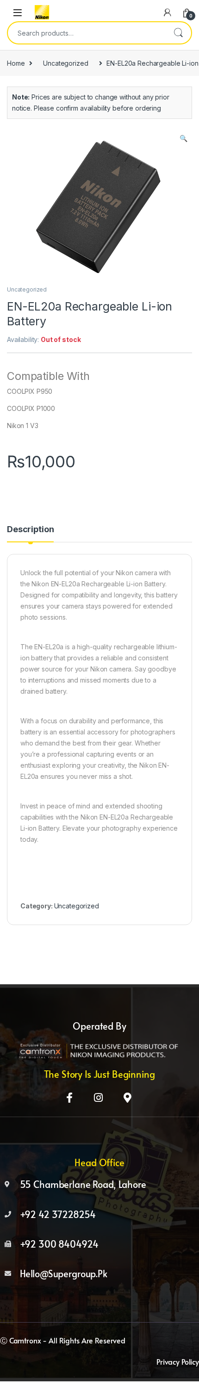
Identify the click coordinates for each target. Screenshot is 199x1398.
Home (16, 63)
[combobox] (86, 32)
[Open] (17, 12)
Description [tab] (30, 529)
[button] (183, 138)
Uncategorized (65, 63)
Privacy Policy (177, 1361)
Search (178, 32)
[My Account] (167, 12)
